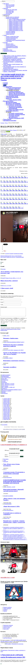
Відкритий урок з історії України (11, 255)
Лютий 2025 (6, 419)
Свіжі (4, 460)
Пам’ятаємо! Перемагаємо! (16, 92)
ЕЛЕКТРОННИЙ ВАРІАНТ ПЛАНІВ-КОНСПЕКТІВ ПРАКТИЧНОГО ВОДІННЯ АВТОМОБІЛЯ (14, 481)
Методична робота (8, 101)
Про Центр (6, 3)
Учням (4, 35)
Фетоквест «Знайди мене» (10, 338)
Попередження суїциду (12, 46)
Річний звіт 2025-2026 (11, 9)
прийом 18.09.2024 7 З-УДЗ (15, 26)
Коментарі (5, 461)
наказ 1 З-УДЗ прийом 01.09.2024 (17, 19)
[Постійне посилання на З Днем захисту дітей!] (6, 285)
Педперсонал (6, 14)
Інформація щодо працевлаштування (15, 40)
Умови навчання (7, 608)
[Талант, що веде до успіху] (4, 393)
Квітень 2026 (6, 402)
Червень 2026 (6, 399)
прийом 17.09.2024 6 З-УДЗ (15, 25)
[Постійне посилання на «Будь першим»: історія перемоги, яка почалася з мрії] (3, 269)
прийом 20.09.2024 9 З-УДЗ (15, 29)
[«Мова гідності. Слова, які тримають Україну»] (5, 375)
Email (2, 302)
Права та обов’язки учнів (12, 36)
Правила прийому (10, 31)
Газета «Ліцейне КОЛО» (15, 99)
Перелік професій (10, 32)
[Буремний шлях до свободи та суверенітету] (6, 377)
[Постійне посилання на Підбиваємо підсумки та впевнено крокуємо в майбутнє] (13, 342)
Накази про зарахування (12, 18)
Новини (5, 84)
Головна (5, 82)
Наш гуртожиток (10, 6)
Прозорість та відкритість (9, 51)
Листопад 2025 (6, 408)
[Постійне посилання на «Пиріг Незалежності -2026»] (7, 503)
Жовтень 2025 (6, 409)
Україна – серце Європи (9, 71)
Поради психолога (10, 45)
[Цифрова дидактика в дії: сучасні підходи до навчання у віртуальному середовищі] (4, 388)
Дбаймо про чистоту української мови (12, 257)
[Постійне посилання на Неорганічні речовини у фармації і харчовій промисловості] (9, 486)
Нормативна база (7, 49)
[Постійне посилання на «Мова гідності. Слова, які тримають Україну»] (8, 495)
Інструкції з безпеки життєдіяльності (14, 116)
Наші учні (8, 7)
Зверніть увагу (9, 43)
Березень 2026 (6, 403)
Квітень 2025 (6, 416)
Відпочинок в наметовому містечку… (14, 360)
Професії (5, 609)
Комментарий (4, 307)
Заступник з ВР (10, 12)
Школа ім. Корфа (10, 4)
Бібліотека (9, 98)
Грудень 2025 (6, 407)
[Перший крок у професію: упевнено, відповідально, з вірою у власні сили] (4, 378)
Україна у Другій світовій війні (17, 93)
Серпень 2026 (6, 398)
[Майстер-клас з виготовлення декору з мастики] (7, 384)
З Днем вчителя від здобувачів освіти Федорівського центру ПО (13, 655)
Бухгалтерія (9, 13)
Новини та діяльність (14, 88)
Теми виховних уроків (12, 96)
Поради (5, 611)
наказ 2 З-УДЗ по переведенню (16, 20)
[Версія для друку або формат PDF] (8, 131)
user (8, 130)
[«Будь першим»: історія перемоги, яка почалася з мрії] (3, 381)
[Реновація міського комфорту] (7, 383)
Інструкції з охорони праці (16, 113)
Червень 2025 (6, 414)
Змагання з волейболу (9, 367)
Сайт (2, 304)
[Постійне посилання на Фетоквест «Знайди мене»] (6, 335)
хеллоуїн (7, 253)
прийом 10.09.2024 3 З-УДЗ (15, 21)
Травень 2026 (6, 401)
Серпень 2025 (6, 412)
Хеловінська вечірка (18, 253)
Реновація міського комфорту (10, 69)
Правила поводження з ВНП (16, 118)
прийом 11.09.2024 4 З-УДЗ (15, 23)
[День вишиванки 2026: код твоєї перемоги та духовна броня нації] (4, 382)
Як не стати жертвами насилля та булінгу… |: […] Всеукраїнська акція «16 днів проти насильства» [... (15, 539)
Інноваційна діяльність (12, 110)
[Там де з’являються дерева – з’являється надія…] (3, 392)
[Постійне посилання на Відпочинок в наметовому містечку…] (8, 358)
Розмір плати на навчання (12, 17)
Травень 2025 (6, 415)
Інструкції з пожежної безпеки (17, 114)
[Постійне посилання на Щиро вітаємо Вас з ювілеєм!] (11, 278)
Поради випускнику (11, 39)
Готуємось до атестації (15, 106)
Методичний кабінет (11, 102)
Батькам (5, 42)
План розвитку (7, 119)
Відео (4, 85)
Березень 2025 (6, 418)
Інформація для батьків (12, 47)
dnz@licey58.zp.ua (7, 637)
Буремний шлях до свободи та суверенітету (14, 58)
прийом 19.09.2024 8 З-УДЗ (15, 28)
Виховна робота (7, 86)
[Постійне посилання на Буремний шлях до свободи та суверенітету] (8, 510)
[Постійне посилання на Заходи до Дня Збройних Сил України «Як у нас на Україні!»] (13, 350)
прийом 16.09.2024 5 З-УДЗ (15, 24)
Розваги (15, 130)
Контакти (5, 48)
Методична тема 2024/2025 (13, 103)
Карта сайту (6, 628)
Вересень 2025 (6, 410)
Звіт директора (10, 11)
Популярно (5, 459)
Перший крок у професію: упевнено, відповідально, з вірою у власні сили (12, 60)
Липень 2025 (6, 413)
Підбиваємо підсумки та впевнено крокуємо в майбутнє (13, 345)
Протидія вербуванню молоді (17, 95)
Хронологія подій (7, 626)
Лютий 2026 (6, 404)
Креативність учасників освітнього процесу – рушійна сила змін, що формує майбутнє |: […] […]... (14, 528)
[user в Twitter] (1, 263)
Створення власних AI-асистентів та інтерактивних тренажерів (14, 472)
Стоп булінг (9, 41)
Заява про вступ (10, 34)
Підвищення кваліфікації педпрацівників (15, 108)
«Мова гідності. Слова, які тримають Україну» (14, 55)
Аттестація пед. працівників (13, 104)
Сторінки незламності (15, 91)
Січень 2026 (6, 405)
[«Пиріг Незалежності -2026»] (5, 376)
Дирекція (5, 8)
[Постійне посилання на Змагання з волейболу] (4, 364)
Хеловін (11, 253)
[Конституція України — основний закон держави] (4, 379)
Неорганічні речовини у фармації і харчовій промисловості (13, 490)
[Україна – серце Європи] (4, 386)
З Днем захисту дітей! (7, 288)
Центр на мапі (6, 627)
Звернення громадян (8, 625)
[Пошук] (1, 1)
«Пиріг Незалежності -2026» (10, 57)
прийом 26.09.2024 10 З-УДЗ (16, 30)
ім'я (1, 299)
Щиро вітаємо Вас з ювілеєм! (9, 280)
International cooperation (9, 120)
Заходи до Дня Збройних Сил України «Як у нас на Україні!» (14, 353)
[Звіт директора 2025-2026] (6, 390)
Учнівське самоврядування (13, 87)
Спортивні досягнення (12, 97)
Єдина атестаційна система (16, 109)
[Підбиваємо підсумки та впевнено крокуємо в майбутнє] (11, 389)
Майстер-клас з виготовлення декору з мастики (15, 70)
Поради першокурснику (12, 37)
